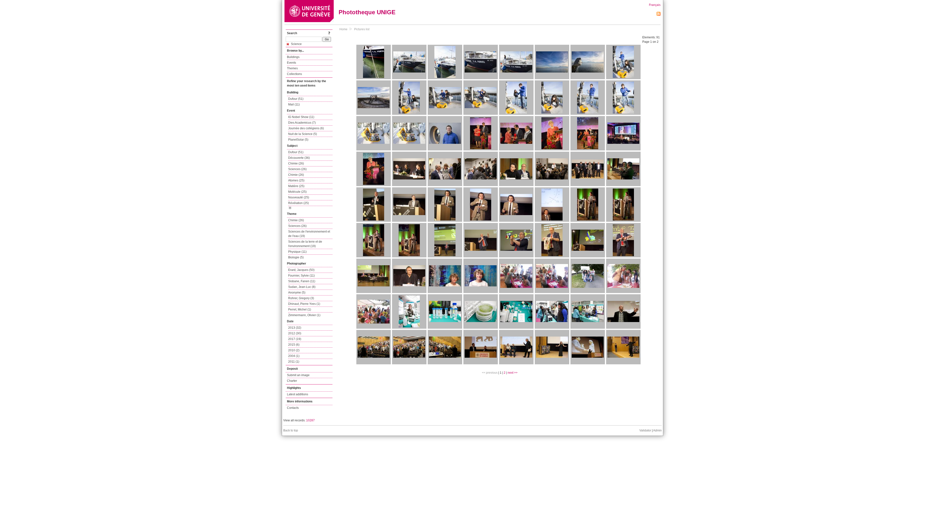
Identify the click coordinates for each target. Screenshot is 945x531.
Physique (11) (297, 251)
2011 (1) (293, 361)
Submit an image (298, 375)
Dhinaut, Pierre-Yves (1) (304, 304)
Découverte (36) (299, 158)
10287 (310, 420)
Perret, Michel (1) (299, 309)
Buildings (293, 57)
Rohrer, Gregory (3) (301, 298)
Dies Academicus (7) (302, 122)
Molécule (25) (297, 191)
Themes (292, 68)
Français (655, 5)
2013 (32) (294, 327)
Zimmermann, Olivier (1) (304, 315)
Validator (645, 430)
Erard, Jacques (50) (301, 270)
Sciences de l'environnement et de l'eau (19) (309, 234)
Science (296, 44)
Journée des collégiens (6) (306, 128)
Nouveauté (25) (298, 197)
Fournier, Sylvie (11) (301, 275)
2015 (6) (293, 344)
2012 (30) (294, 333)
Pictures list (361, 29)
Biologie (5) (296, 257)
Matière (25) (296, 186)
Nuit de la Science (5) (302, 134)
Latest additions (297, 394)
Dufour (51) (295, 99)
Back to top (290, 430)
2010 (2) (293, 350)
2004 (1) (293, 356)
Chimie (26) (296, 163)
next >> (513, 372)
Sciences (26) (297, 169)
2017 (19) (294, 339)
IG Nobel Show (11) (301, 117)
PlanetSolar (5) (298, 139)
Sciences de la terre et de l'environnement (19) (305, 244)
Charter (292, 381)
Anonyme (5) (296, 292)
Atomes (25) (296, 180)
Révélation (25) (298, 203)
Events (291, 62)
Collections (294, 74)
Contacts (293, 408)
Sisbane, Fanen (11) (301, 281)
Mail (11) (294, 104)
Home (343, 29)
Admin (657, 430)
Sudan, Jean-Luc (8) (301, 287)
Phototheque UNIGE (367, 12)
